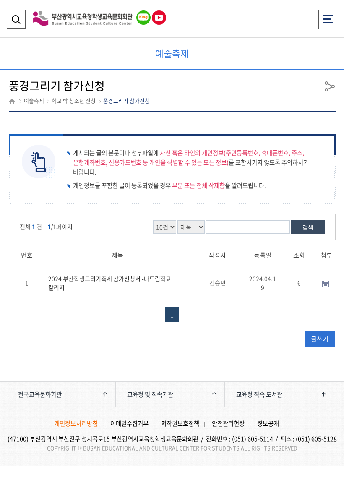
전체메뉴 (328, 14)
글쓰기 (319, 339)
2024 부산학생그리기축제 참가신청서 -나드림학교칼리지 (109, 283)
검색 (307, 227)
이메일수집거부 (129, 423)
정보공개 (268, 423)
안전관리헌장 (228, 423)
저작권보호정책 (180, 423)
